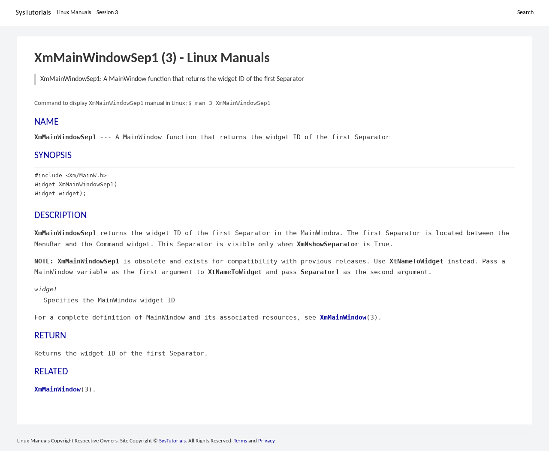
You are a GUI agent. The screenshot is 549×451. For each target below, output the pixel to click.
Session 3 (107, 12)
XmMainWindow (343, 317)
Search (525, 12)
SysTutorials (33, 12)
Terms (240, 441)
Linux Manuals (74, 12)
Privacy (266, 441)
